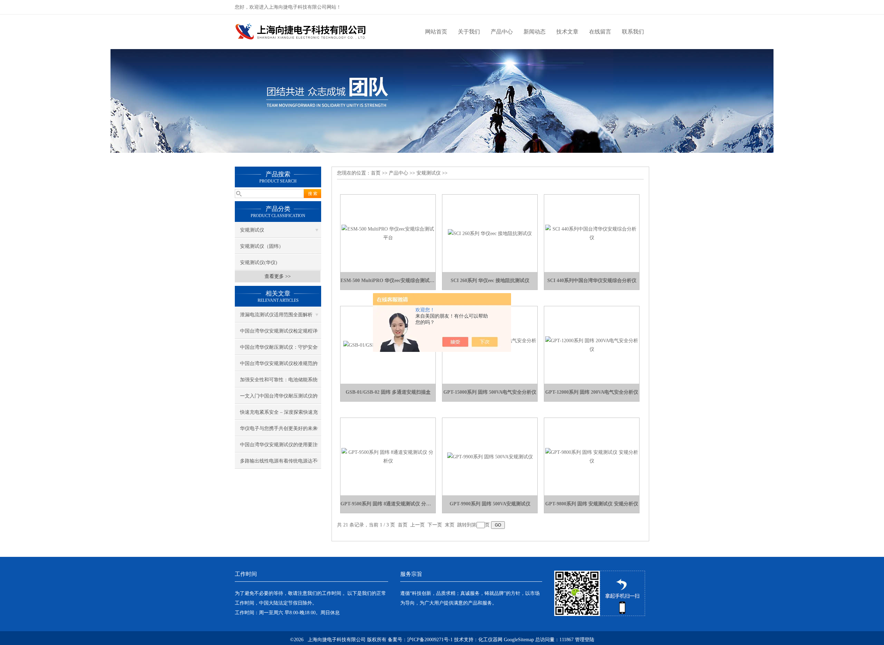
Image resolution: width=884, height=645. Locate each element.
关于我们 (469, 32)
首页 (376, 173)
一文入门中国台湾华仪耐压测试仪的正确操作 (278, 398)
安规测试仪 (252, 230)
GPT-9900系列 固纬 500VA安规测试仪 (490, 503)
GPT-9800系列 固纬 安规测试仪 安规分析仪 (591, 503)
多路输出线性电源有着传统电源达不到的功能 (278, 463)
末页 (449, 524)
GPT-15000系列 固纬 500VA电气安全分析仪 (489, 392)
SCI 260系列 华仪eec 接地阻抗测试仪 (490, 280)
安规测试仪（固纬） (262, 246)
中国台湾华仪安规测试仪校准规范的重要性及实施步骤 (278, 366)
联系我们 (633, 32)
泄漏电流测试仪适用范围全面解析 (276, 314)
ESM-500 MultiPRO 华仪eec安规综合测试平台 (387, 280)
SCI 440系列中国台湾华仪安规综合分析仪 (591, 280)
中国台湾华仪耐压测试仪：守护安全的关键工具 (278, 350)
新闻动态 (534, 32)
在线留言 (600, 32)
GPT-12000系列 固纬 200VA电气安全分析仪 (591, 392)
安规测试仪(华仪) (258, 262)
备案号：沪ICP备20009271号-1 (420, 639)
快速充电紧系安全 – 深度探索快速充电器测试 (279, 415)
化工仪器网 (490, 639)
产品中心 (502, 32)
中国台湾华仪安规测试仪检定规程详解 (278, 333)
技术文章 (567, 32)
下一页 (434, 524)
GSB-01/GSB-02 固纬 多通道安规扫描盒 (388, 392)
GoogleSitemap (519, 639)
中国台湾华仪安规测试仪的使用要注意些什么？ (278, 447)
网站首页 (436, 32)
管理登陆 (584, 639)
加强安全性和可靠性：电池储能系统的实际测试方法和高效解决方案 (278, 382)
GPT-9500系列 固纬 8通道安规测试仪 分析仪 (387, 503)
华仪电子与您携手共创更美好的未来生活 (278, 431)
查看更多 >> (278, 276)
